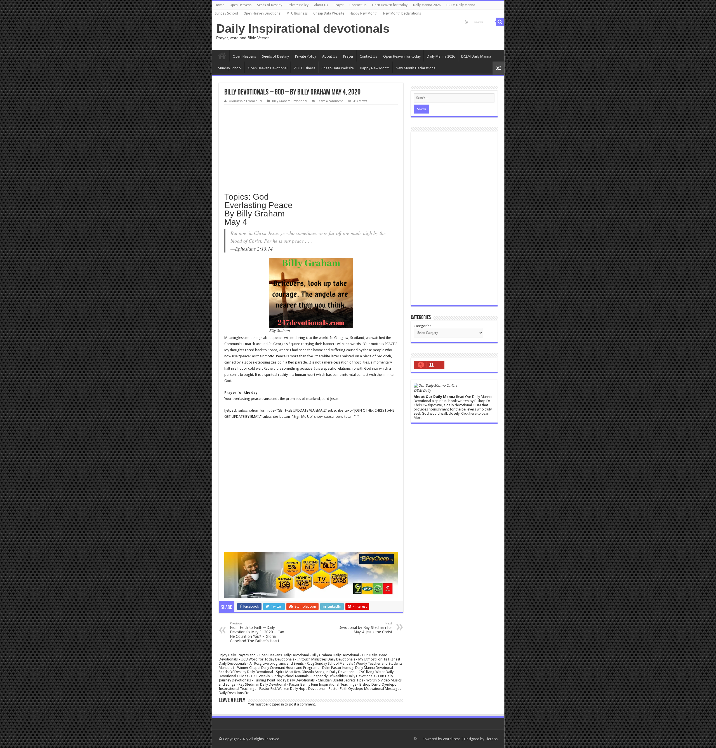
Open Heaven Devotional (262, 13)
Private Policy (298, 5)
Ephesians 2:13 (250, 248)
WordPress (451, 739)
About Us (321, 5)
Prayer (339, 5)
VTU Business (297, 13)
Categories (422, 326)
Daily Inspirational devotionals (303, 28)
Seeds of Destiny (269, 5)
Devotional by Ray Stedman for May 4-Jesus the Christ (365, 628)
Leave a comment (330, 101)
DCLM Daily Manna (460, 5)
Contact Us (357, 5)
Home (219, 5)
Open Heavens (240, 5)
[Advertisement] (311, 146)
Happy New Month (364, 13)
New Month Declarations (402, 13)
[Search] (500, 22)
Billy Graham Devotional (289, 101)
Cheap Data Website (328, 13)
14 (270, 248)
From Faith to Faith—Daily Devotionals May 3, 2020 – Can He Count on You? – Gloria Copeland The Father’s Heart (257, 632)
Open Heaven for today (390, 5)
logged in (276, 704)
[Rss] (467, 22)
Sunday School (226, 13)
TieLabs (491, 739)
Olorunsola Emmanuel (245, 101)
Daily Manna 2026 (427, 5)
